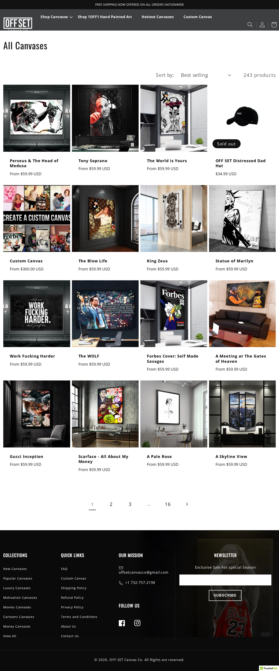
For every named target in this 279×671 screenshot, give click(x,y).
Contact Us (70, 636)
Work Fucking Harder (32, 356)
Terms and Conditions (79, 617)
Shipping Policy (73, 588)
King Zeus (157, 260)
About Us (68, 626)
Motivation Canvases (20, 597)
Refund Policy (72, 597)
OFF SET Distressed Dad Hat (241, 163)
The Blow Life (92, 260)
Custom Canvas (26, 260)
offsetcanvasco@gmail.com (143, 572)
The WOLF (89, 356)
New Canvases (15, 569)
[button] (57, 17)
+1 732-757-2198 (140, 582)
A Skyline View (231, 456)
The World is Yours (167, 160)
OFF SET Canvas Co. (126, 659)
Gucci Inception (26, 456)
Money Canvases (17, 626)
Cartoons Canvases (18, 617)
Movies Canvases (17, 607)
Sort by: (165, 75)
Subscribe (225, 595)
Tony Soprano (93, 160)
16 (168, 504)
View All (9, 636)
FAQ (64, 569)
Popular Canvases (17, 578)
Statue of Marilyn (234, 260)
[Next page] (186, 504)
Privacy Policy (72, 607)
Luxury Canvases (17, 588)
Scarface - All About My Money (103, 459)
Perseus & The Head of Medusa (34, 163)
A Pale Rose (159, 456)
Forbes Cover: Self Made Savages (173, 359)
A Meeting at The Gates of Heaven (241, 359)
